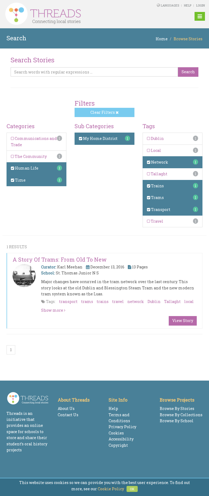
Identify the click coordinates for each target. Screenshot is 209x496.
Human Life (26, 168)
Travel (156, 221)
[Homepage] (66, 14)
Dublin (157, 138)
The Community (30, 156)
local (189, 301)
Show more (52, 310)
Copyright (118, 445)
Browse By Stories (177, 408)
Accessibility (121, 439)
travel (118, 301)
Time (20, 180)
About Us (66, 408)
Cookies (116, 433)
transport (68, 301)
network (135, 301)
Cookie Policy (111, 488)
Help (187, 5)
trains (103, 301)
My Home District (100, 138)
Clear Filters (103, 112)
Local (155, 150)
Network (159, 162)
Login (200, 5)
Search (188, 71)
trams (87, 301)
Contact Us (68, 414)
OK (132, 489)
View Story (182, 320)
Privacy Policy (122, 426)
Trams (157, 197)
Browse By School (176, 420)
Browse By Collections (181, 414)
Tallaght (158, 173)
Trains (157, 185)
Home (162, 38)
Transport (160, 209)
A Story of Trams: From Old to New (60, 259)
